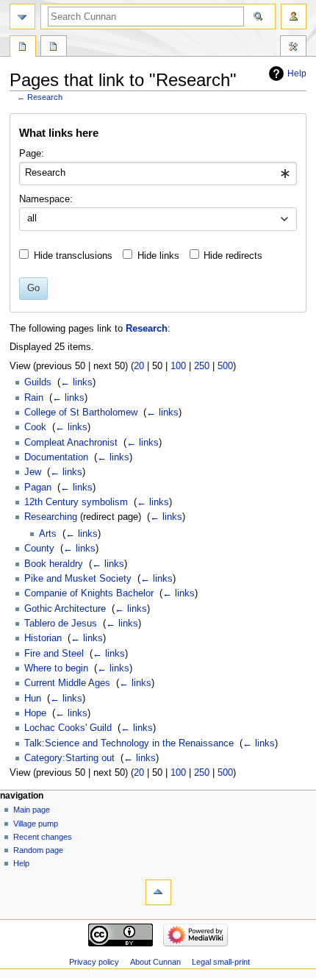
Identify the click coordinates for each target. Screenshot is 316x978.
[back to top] (158, 892)
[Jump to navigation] (22, 16)
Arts (48, 534)
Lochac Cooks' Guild (68, 728)
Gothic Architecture (65, 609)
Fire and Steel (54, 654)
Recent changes (42, 836)
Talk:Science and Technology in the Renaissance (129, 743)
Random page (38, 850)
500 (225, 366)
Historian (43, 638)
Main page (31, 809)
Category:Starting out (69, 758)
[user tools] (293, 16)
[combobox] (157, 173)
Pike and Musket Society (78, 579)
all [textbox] (32, 218)
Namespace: (46, 199)
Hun (32, 698)
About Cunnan (155, 961)
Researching (50, 517)
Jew (32, 472)
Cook (35, 427)
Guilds (37, 382)
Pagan (37, 487)
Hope (35, 713)
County (39, 548)
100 (178, 366)
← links (76, 382)
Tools (293, 48)
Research (44, 97)
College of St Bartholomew (80, 412)
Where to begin (56, 668)
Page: (31, 154)
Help (296, 73)
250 (201, 366)
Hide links (158, 256)
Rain (33, 398)
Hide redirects (233, 256)
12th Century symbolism (76, 502)
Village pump (35, 823)
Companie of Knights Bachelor (89, 593)
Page (22, 48)
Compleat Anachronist (71, 443)
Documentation (56, 457)
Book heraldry (53, 564)
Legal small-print (221, 961)
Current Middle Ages (67, 683)
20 (139, 366)
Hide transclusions (73, 256)
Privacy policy (94, 961)
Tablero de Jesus (60, 623)
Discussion (53, 48)
